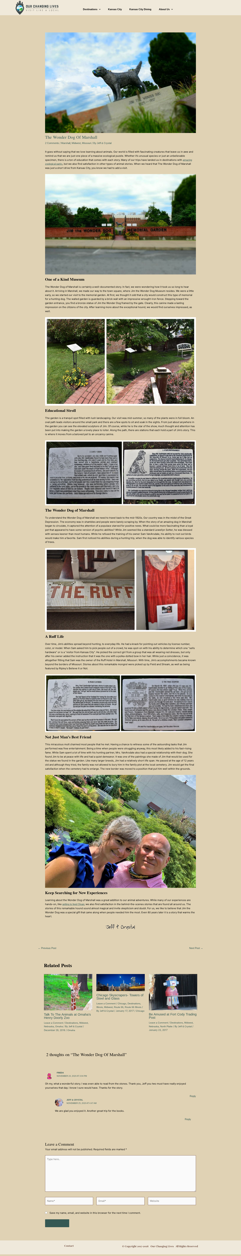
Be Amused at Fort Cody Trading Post (173, 1015)
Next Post (196, 948)
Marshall (65, 143)
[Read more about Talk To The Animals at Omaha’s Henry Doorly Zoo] (68, 992)
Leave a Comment (53, 1023)
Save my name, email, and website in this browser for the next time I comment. (95, 1212)
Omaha (59, 1026)
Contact (69, 1245)
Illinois (99, 1007)
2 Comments (52, 143)
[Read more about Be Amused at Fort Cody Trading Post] (173, 992)
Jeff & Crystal (75, 1100)
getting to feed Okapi (73, 904)
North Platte (166, 1026)
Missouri (86, 143)
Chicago (122, 1003)
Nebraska (49, 1026)
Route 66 (118, 1007)
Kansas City (115, 9)
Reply (193, 1096)
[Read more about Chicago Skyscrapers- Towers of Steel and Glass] (120, 982)
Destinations (90, 9)
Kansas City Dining (140, 9)
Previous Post (47, 948)
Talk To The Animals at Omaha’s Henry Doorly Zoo (67, 1016)
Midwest (76, 143)
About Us (164, 9)
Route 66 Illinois (133, 1007)
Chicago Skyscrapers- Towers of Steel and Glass (119, 996)
